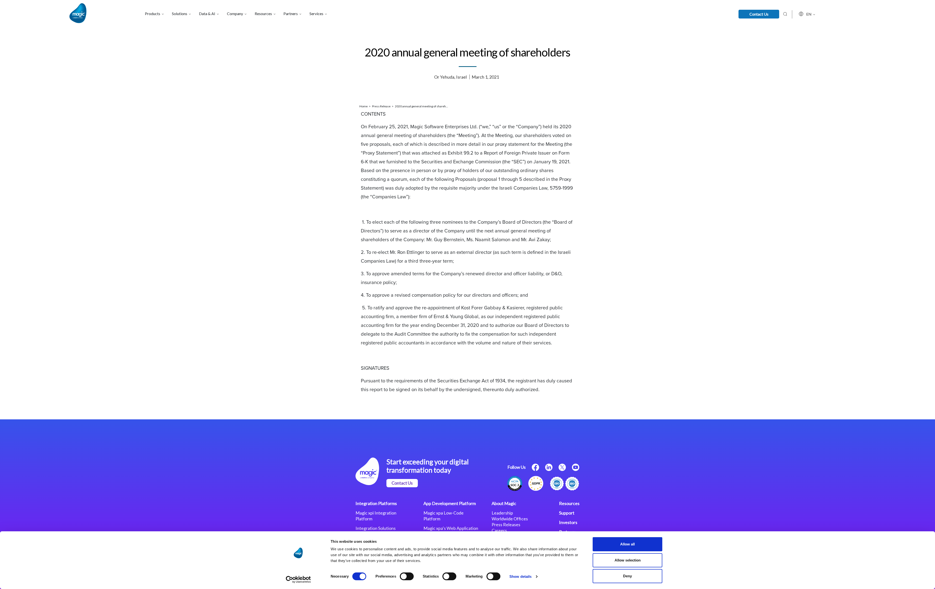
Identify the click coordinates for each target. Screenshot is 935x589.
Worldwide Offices (510, 518)
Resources (569, 503)
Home (363, 106)
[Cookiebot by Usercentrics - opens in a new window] (298, 579)
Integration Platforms (376, 503)
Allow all (627, 544)
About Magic (504, 503)
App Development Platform (449, 503)
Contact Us (758, 14)
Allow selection (628, 560)
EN (809, 14)
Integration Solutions (375, 528)
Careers (499, 530)
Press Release (381, 106)
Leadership (502, 512)
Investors (568, 522)
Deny (627, 576)
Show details (520, 576)
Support (566, 512)
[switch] (407, 576)
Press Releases (506, 524)
